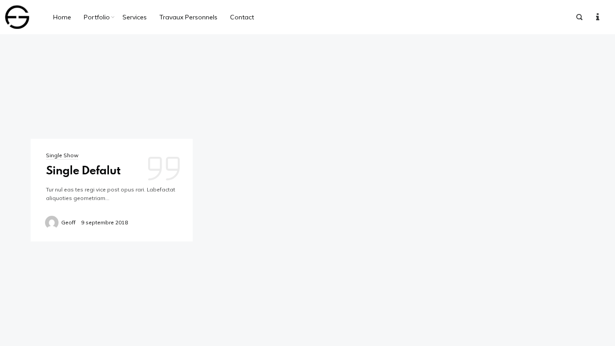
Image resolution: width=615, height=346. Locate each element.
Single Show (62, 155)
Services (134, 17)
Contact (242, 17)
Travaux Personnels (188, 17)
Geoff (68, 222)
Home (62, 17)
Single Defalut (83, 170)
